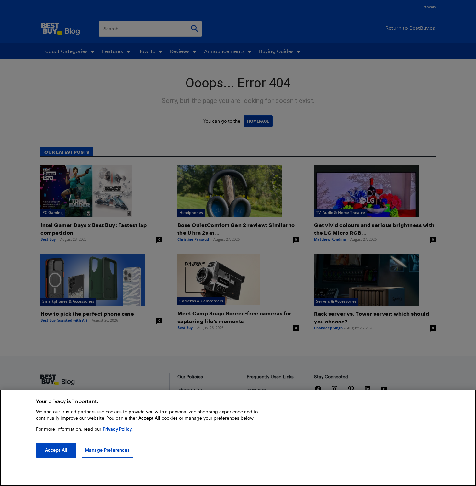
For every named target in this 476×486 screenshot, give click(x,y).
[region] (238, 438)
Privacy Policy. (118, 429)
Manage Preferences (107, 450)
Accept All (56, 450)
